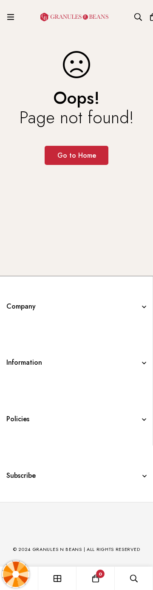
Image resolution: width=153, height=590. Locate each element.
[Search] (138, 17)
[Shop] (57, 578)
